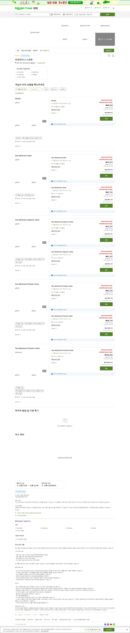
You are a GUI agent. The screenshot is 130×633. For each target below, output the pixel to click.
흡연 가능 (54, 89)
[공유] (113, 55)
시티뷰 (46, 89)
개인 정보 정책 (44, 631)
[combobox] (32, 14)
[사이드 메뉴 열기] (113, 8)
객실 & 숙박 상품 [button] (26, 50)
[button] (23, 8)
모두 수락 (109, 629)
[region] (65, 630)
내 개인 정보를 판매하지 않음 (81, 619)
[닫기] (127, 630)
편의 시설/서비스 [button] (45, 50)
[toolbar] (62, 14)
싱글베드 (62, 89)
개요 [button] (18, 50)
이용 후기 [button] (35, 50)
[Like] (109, 55)
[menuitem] (88, 8)
